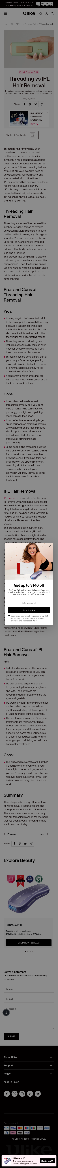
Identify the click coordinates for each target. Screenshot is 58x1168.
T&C (47, 616)
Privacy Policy (20, 618)
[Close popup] (50, 546)
